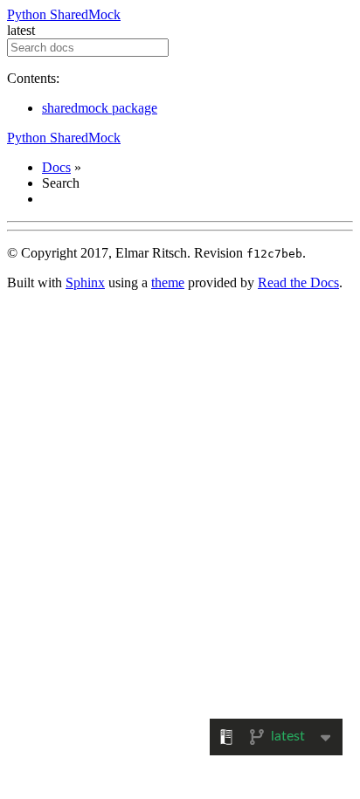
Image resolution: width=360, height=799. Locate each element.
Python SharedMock (64, 14)
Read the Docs (298, 282)
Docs (56, 167)
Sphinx (85, 282)
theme (167, 282)
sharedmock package (99, 107)
